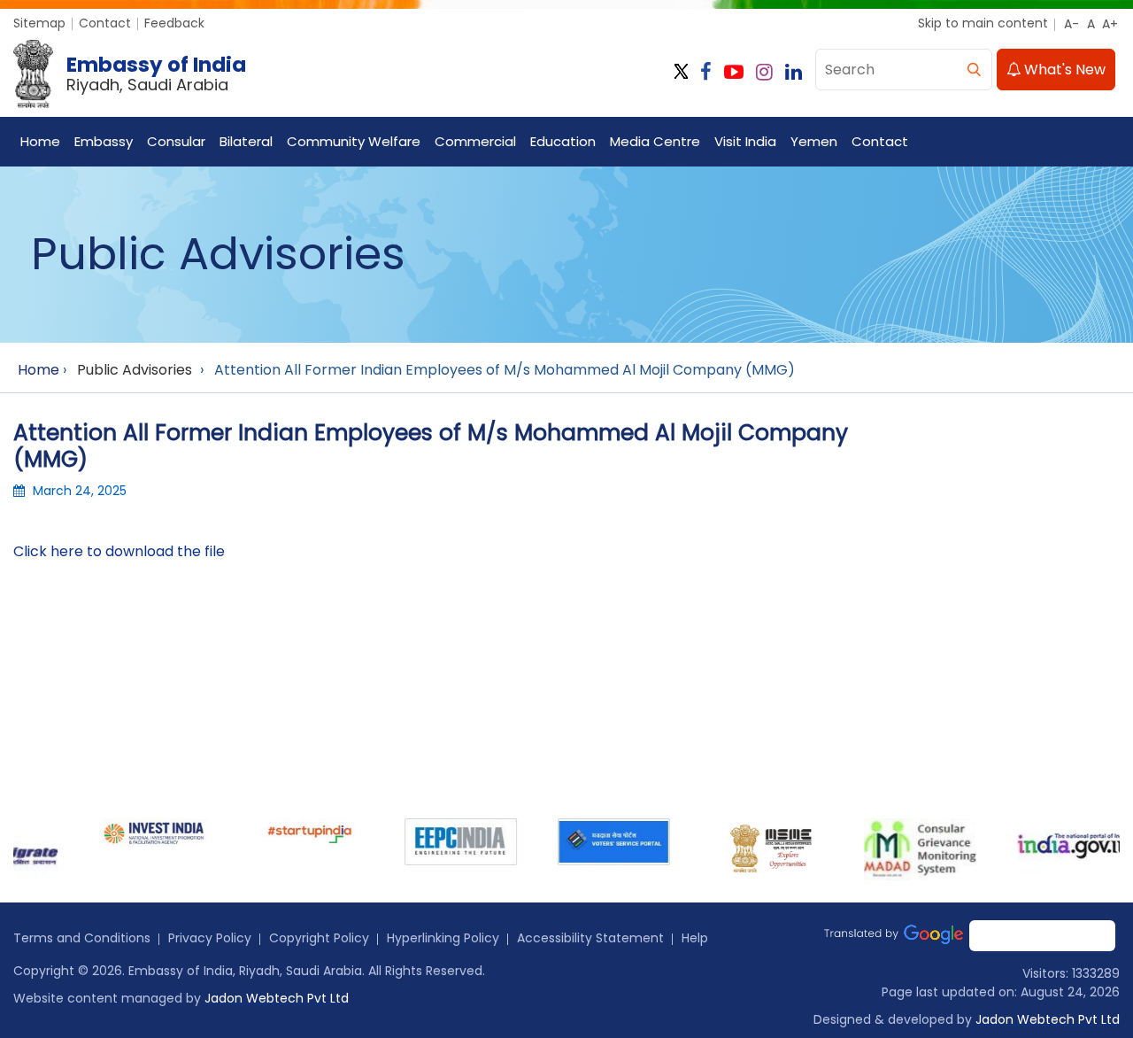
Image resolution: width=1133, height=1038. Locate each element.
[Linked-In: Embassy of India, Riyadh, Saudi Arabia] (793, 72)
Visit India (745, 141)
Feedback (174, 23)
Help (695, 938)
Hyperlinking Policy (443, 938)
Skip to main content (983, 23)
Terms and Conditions (81, 938)
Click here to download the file (119, 551)
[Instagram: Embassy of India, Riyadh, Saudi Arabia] (764, 72)
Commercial (475, 141)
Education (563, 141)
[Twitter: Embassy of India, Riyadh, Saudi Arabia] (681, 72)
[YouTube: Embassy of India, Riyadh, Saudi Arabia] (734, 72)
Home (40, 141)
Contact (105, 23)
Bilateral (246, 141)
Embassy (103, 141)
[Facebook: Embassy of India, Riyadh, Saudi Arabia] (706, 72)
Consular (176, 141)
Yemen (813, 141)
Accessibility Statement (590, 938)
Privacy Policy (209, 938)
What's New (1063, 69)
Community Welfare (353, 141)
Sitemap (39, 23)
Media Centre (655, 141)
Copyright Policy (319, 938)
